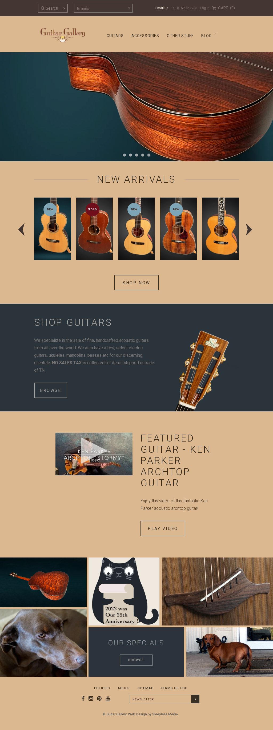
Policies (102, 688)
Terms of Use (174, 688)
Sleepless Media (165, 714)
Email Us (161, 8)
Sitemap (145, 688)
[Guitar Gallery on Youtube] (106, 698)
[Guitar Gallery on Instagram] (89, 698)
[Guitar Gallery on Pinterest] (98, 698)
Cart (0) (225, 8)
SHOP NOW (136, 282)
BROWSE (50, 390)
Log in (205, 8)
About (124, 688)
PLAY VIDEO (163, 528)
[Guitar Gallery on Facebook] (83, 698)
